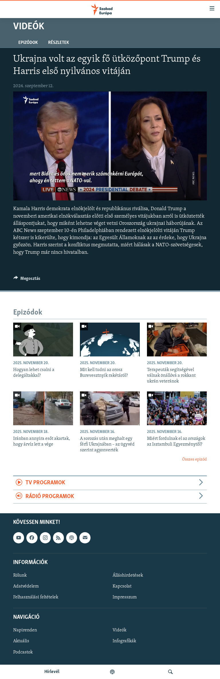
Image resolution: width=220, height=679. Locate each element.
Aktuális (21, 641)
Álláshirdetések (128, 575)
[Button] (26, 279)
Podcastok (23, 652)
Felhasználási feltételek (35, 597)
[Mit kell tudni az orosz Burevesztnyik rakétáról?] (110, 339)
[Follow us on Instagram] (45, 537)
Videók (119, 630)
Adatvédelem (26, 586)
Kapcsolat (122, 586)
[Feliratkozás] (84, 537)
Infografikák (124, 641)
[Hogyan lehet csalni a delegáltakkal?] (43, 339)
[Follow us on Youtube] (18, 537)
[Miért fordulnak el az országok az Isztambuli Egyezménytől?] (177, 408)
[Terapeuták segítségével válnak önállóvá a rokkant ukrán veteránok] (177, 339)
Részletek (58, 42)
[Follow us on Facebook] (31, 537)
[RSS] (58, 537)
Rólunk (20, 575)
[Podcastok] (112, 672)
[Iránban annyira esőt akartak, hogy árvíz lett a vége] (43, 408)
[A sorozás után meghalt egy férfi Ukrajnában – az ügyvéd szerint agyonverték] (110, 408)
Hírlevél (51, 672)
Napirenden (25, 630)
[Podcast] (71, 537)
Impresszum (125, 597)
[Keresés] (170, 672)
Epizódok (28, 42)
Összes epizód (194, 459)
